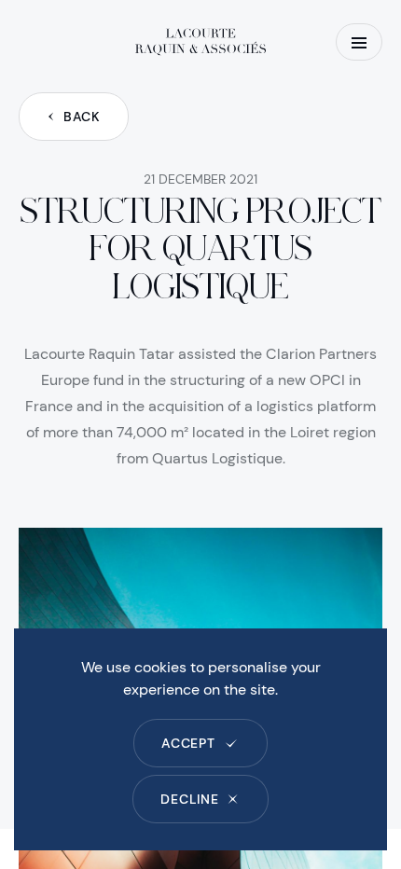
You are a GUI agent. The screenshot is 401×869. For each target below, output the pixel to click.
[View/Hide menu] (359, 42)
